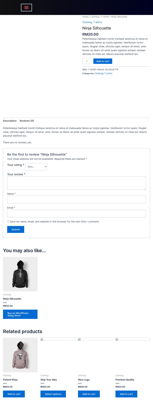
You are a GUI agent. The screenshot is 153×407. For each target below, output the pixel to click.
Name (11, 193)
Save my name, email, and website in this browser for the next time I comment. (54, 221)
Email (11, 207)
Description (10, 120)
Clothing (95, 16)
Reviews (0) (27, 120)
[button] (26, 7)
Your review (16, 174)
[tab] (10, 121)
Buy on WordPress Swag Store (18, 314)
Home (85, 16)
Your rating (15, 165)
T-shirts (105, 16)
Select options (53, 393)
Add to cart (102, 61)
